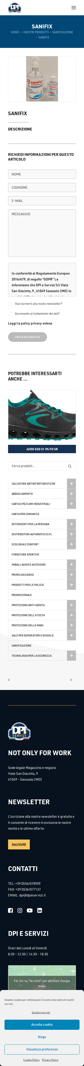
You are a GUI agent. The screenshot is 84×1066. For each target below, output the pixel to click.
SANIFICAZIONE (62, 32)
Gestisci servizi (41, 1012)
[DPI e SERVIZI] (14, 7)
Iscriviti (19, 844)
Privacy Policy (50, 1060)
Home (15, 32)
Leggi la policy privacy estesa (30, 323)
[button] (73, 7)
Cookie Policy (31, 1060)
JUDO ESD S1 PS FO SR (42, 449)
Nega (42, 1037)
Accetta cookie (42, 1024)
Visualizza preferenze (42, 1049)
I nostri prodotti (36, 32)
